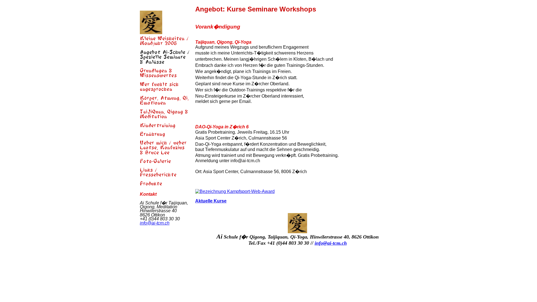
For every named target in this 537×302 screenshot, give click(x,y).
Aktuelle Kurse (211, 201)
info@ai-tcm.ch (154, 223)
